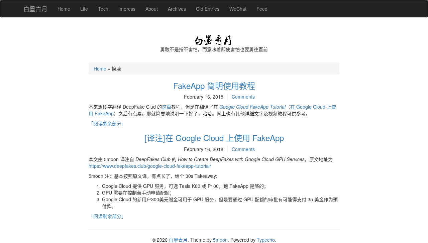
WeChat (237, 8)
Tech (103, 8)
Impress (126, 8)
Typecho (266, 239)
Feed (262, 8)
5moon (220, 239)
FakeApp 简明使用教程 (214, 85)
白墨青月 (35, 8)
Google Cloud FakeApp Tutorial (252, 106)
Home (64, 8)
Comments (243, 96)
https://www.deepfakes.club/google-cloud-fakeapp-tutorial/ (150, 165)
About (151, 8)
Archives (177, 8)
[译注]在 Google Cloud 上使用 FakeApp (214, 137)
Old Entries (207, 8)
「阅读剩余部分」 (107, 123)
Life (84, 8)
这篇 (166, 106)
